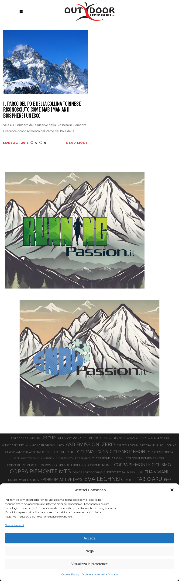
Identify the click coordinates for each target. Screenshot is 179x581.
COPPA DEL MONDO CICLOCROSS (29, 465)
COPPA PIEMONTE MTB (40, 471)
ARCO (60, 445)
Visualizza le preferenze (89, 564)
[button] (172, 490)
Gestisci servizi (14, 525)
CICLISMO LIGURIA (92, 452)
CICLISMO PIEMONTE (130, 451)
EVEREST (129, 480)
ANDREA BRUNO (13, 445)
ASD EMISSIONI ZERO (90, 444)
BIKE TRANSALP (149, 445)
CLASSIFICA (47, 458)
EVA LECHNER (103, 478)
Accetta (89, 538)
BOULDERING (168, 445)
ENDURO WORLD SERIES (23, 479)
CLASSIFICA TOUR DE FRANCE (73, 458)
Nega (90, 551)
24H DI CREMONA (69, 438)
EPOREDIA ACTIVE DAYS (61, 479)
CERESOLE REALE (63, 452)
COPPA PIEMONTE (100, 465)
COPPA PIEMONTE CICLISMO (142, 464)
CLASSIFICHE (101, 458)
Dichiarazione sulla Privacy (100, 574)
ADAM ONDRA (136, 438)
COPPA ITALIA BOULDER (70, 465)
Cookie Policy (70, 574)
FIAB (168, 480)
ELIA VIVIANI (156, 471)
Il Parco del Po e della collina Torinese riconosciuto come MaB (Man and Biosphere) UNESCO (42, 110)
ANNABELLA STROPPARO (40, 445)
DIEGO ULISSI (135, 472)
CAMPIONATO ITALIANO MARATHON (28, 452)
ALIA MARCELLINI (158, 438)
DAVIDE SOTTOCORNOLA (89, 472)
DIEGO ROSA (116, 472)
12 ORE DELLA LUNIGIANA (25, 438)
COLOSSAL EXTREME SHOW (145, 458)
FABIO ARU (149, 479)
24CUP (49, 437)
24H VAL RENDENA (114, 438)
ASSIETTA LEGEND (127, 445)
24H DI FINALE (92, 438)
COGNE (118, 458)
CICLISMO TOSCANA (26, 458)
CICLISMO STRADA (162, 452)
